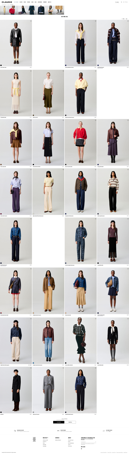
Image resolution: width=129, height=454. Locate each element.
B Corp (69, 441)
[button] (15, 2)
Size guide (44, 444)
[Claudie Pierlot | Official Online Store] (7, 2)
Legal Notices (125, 452)
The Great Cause (70, 440)
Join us (69, 444)
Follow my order (45, 440)
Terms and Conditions (104, 452)
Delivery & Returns (58, 440)
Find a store (70, 446)
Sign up (95, 442)
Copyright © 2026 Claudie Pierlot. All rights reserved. (9, 452)
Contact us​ (44, 441)
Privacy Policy (109, 452)
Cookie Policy (114, 452)
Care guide (44, 446)
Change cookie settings (119, 452)
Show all (70, 422)
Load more (59, 422)
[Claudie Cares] (34, 439)
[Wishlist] (31, 21)
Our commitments (71, 443)
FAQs (109, 431)
